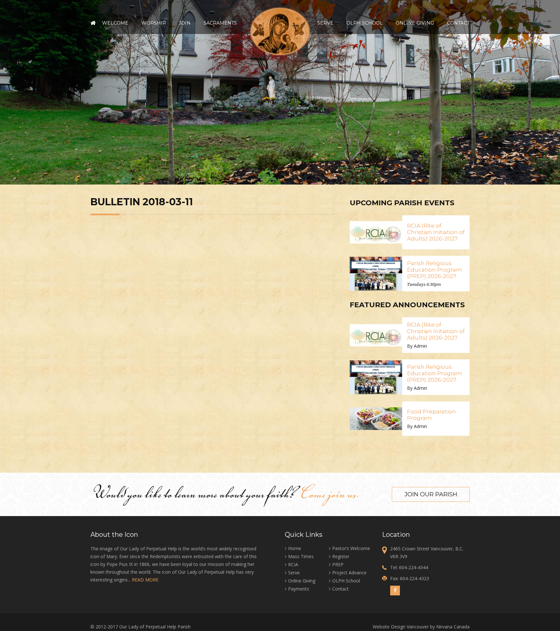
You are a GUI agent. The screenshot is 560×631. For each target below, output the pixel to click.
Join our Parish (430, 494)
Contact (458, 23)
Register (340, 556)
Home (93, 23)
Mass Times (301, 556)
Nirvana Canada (453, 627)
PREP (338, 564)
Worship (153, 23)
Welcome (115, 23)
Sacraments (220, 23)
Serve (325, 23)
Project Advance (349, 572)
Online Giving (415, 23)
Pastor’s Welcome (351, 548)
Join (185, 23)
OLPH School (364, 23)
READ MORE (145, 580)
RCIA (293, 564)
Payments (298, 589)
